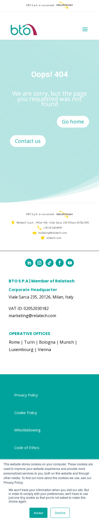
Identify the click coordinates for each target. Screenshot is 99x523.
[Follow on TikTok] (49, 263)
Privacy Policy (26, 394)
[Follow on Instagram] (39, 263)
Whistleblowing (27, 429)
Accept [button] (38, 512)
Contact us (28, 141)
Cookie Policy (25, 412)
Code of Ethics (26, 447)
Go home (73, 121)
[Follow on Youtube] (70, 263)
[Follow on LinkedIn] (29, 263)
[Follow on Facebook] (60, 263)
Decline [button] (60, 512)
